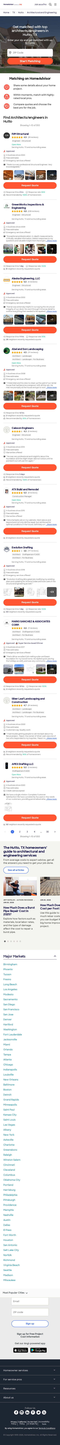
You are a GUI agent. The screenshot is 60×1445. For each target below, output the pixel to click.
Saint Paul (9, 1109)
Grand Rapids (11, 1099)
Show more (52, 241)
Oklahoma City (11, 1179)
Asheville (8, 1139)
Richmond (9, 1260)
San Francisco (11, 1009)
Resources (9, 1388)
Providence (9, 1205)
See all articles (16, 870)
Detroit (7, 1094)
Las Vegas (9, 1124)
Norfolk (7, 1255)
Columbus (9, 1174)
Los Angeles (10, 989)
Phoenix (8, 969)
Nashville (8, 1215)
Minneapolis (10, 1104)
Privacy (14, 1423)
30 (47, 831)
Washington (10, 1029)
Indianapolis (10, 1069)
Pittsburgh (9, 1200)
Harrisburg (9, 1190)
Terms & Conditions (47, 1428)
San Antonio (10, 1245)
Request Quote (30, 185)
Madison (8, 1275)
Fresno (7, 979)
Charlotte (9, 1144)
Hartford (8, 1024)
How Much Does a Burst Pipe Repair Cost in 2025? (19, 911)
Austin (6, 1220)
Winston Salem (11, 1159)
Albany (7, 1129)
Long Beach (10, 984)
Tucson (7, 974)
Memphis (8, 1210)
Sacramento (10, 999)
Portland (8, 1184)
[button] (8, 175)
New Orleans (10, 1079)
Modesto (8, 994)
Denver (7, 1019)
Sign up (30, 1323)
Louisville (8, 1074)
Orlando (8, 1049)
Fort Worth (9, 1235)
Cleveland (9, 1169)
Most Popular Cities (13, 1292)
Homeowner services (15, 1370)
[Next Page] (55, 831)
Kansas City (9, 1114)
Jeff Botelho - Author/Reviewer (18, 900)
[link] (30, 140)
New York (8, 1134)
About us (8, 1397)
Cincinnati (9, 1164)
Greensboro (10, 1149)
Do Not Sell (32, 1423)
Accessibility (44, 1423)
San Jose (8, 1014)
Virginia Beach (11, 1265)
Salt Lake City (11, 1250)
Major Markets (14, 956)
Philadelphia (10, 1195)
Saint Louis (9, 1119)
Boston (7, 1089)
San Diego (9, 1004)
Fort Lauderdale (12, 1034)
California (22, 1423)
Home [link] (6, 12)
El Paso (7, 1230)
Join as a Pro (40, 4)
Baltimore (9, 1084)
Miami (6, 1044)
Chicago (8, 1064)
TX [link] (13, 12)
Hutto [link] (21, 12)
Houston (8, 1240)
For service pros (12, 1379)
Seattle (7, 1270)
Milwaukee (9, 1280)
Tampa (7, 1054)
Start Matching (30, 61)
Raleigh (7, 1154)
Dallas (6, 1225)
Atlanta (7, 1059)
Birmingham (10, 964)
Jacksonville (10, 1039)
